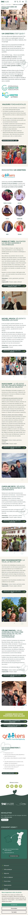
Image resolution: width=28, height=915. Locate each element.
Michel (20, 203)
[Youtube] (7, 786)
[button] (25, 311)
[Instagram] (16, 786)
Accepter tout (14, 904)
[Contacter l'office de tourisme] (15, 1)
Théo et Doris (7, 203)
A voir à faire (8, 4)
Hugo (7, 218)
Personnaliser (14, 908)
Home (2, 4)
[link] (17, 1)
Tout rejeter (14, 912)
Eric (7, 234)
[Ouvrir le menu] (26, 2)
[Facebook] (12, 786)
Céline (19, 234)
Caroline (19, 218)
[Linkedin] (20, 786)
